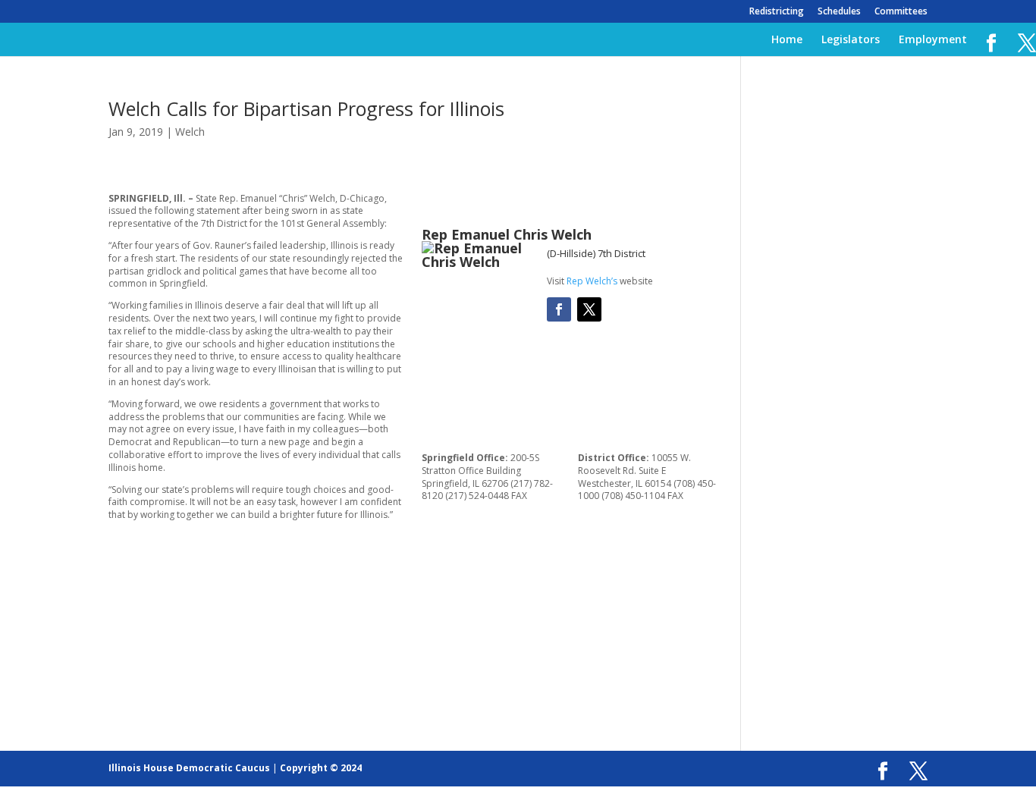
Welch (190, 131)
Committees (901, 12)
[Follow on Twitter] (589, 309)
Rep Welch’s (592, 281)
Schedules (839, 12)
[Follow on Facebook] (559, 309)
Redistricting (776, 12)
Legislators (850, 40)
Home (786, 40)
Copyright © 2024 (321, 767)
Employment (933, 40)
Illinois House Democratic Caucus (189, 767)
